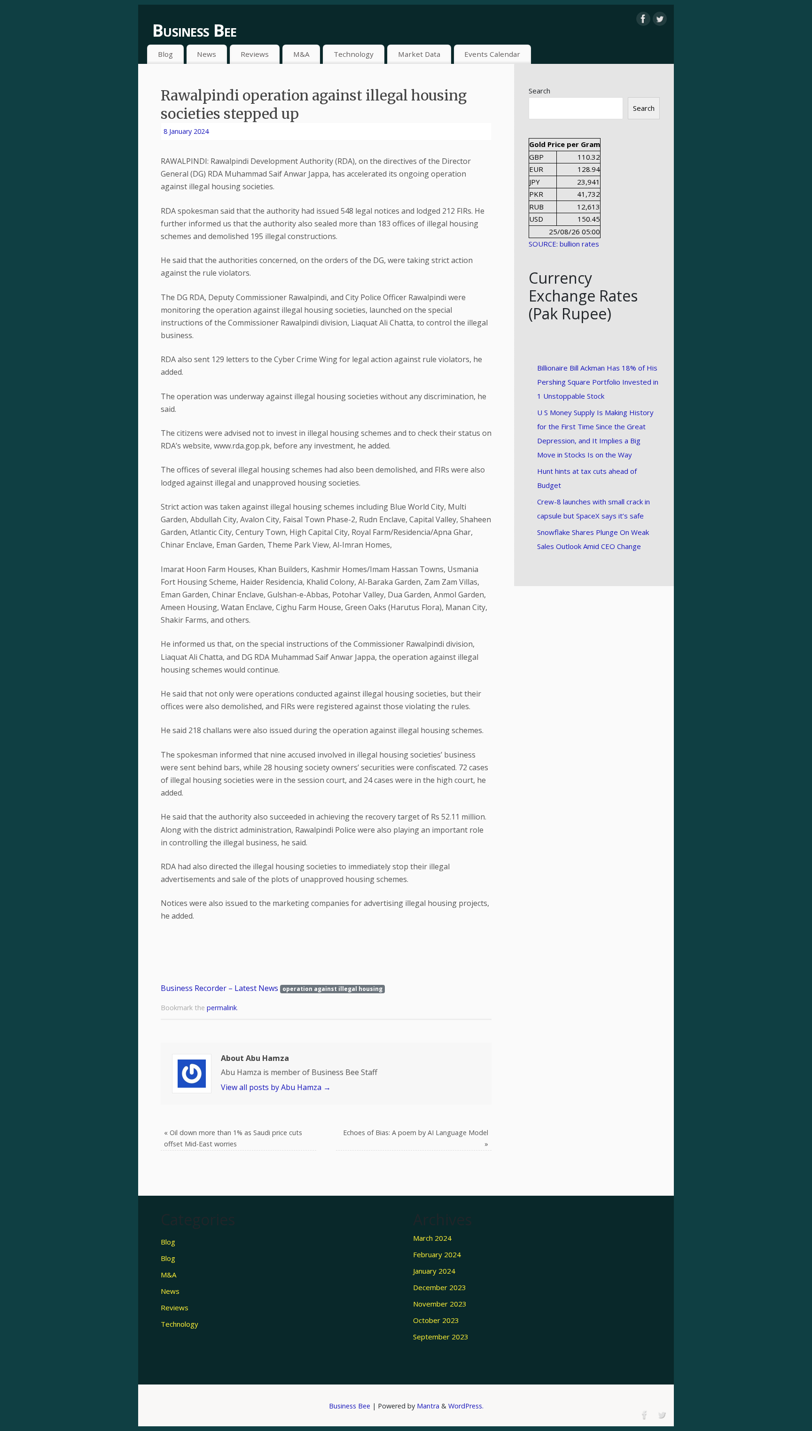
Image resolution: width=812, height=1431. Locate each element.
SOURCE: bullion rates (564, 243)
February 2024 (437, 1254)
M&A (301, 54)
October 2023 (436, 1320)
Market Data (419, 54)
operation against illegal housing (332, 989)
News (206, 54)
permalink (222, 1007)
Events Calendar (492, 54)
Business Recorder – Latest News (219, 988)
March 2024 (432, 1238)
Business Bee (194, 30)
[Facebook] (643, 19)
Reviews (255, 54)
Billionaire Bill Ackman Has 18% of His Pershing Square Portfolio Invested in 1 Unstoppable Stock (597, 382)
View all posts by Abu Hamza (276, 1087)
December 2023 (439, 1287)
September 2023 (440, 1336)
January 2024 (434, 1271)
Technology (354, 54)
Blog (165, 54)
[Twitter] (660, 19)
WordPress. (466, 1405)
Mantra (428, 1405)
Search (539, 90)
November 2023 (440, 1303)
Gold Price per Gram (564, 144)
